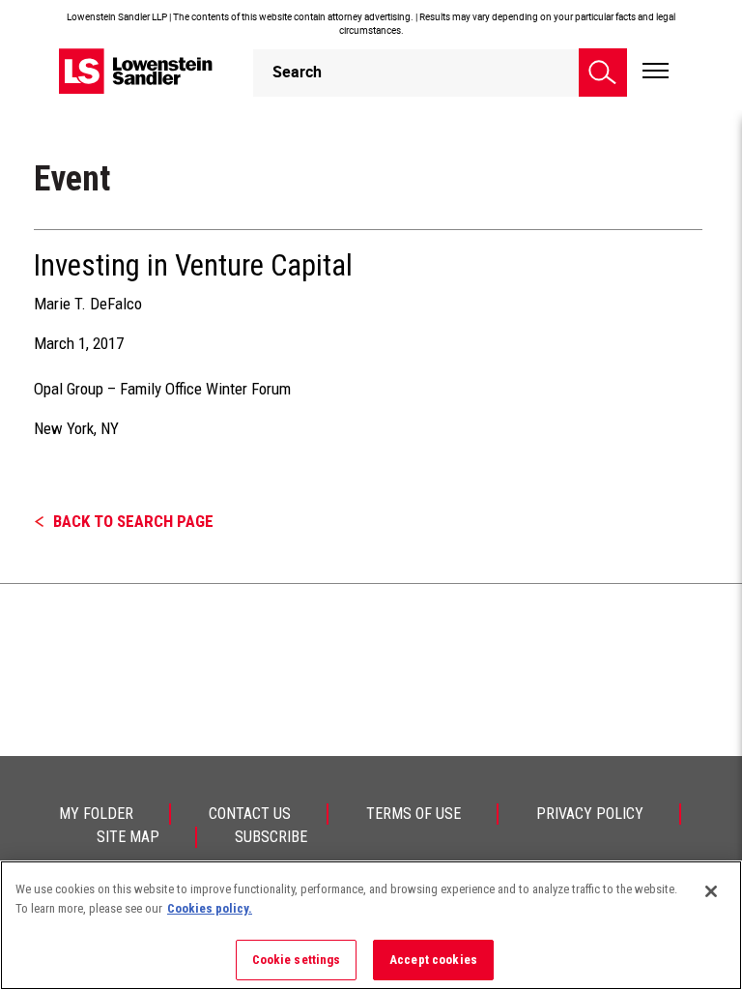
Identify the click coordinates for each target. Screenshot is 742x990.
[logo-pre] (136, 71)
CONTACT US (250, 813)
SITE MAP (128, 837)
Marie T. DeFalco (88, 303)
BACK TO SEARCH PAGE (133, 521)
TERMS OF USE (413, 813)
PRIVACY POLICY (589, 813)
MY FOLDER (96, 813)
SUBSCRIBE (271, 837)
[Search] (603, 72)
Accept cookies (433, 959)
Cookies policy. (209, 908)
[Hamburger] (655, 71)
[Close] (711, 891)
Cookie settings (296, 959)
